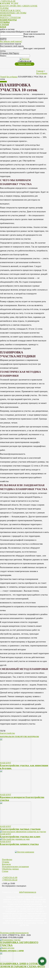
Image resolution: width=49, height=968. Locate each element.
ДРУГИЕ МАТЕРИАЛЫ (29, 737)
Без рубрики (41, 73)
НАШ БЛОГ (5, 763)
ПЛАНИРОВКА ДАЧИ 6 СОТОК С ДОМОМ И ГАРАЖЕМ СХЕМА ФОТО (22, 965)
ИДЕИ (3, 27)
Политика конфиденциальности (14, 933)
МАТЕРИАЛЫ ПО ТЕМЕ (10, 737)
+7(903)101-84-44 (9, 880)
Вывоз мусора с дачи (12, 950)
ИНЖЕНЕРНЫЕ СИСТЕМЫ (13, 13)
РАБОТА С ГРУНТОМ (10, 17)
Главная (39, 71)
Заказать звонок (24, 64)
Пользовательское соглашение (15, 866)
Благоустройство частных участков (20, 829)
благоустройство (7, 733)
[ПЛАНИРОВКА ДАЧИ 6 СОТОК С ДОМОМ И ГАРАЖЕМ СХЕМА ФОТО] (6, 961)
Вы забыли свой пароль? (11, 41)
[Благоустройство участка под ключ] (23, 831)
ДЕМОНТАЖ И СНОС (10, 10)
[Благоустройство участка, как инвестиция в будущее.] (15, 760)
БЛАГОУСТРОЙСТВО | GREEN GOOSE (18, 6)
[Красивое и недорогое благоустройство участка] (15, 792)
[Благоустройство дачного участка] (15, 839)
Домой (3, 77)
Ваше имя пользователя (34, 34)
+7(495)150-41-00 (7, 1)
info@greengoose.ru (27, 892)
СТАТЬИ (4, 24)
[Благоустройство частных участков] (15, 824)
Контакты (6, 864)
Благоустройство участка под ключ (20, 836)
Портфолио (7, 859)
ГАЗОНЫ (4, 8)
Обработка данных (10, 869)
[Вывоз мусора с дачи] (7, 948)
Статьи (5, 871)
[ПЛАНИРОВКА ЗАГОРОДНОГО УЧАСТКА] (10, 940)
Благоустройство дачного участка (19, 844)
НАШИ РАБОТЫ (8, 20)
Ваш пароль (29, 36)
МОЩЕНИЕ (5, 15)
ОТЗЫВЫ (5, 22)
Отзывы (5, 862)
